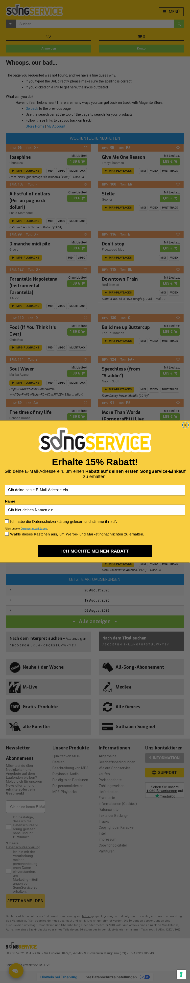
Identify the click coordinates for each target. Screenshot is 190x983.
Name (10, 501)
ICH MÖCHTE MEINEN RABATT (95, 551)
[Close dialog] (185, 425)
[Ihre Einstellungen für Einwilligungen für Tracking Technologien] (181, 974)
